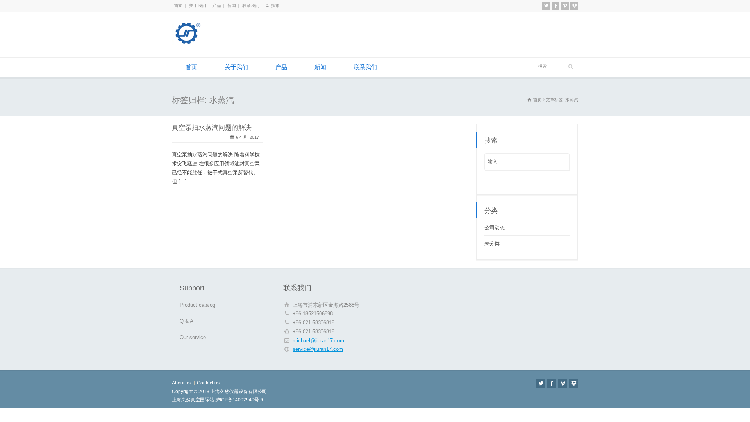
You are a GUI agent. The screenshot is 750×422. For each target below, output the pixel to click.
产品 (216, 5)
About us (181, 383)
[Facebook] (555, 6)
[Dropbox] (574, 6)
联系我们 (250, 5)
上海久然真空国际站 (193, 399)
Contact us (208, 383)
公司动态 (494, 228)
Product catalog (197, 305)
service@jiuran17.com (318, 349)
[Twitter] (546, 6)
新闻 (231, 5)
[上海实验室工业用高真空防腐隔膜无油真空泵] (211, 43)
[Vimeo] (565, 6)
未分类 (492, 244)
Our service (193, 337)
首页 (178, 5)
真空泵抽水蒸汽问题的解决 (212, 127)
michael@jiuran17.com (318, 340)
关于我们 (197, 5)
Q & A (186, 321)
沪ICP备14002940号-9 (239, 399)
